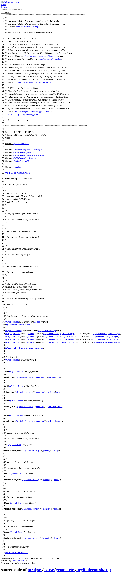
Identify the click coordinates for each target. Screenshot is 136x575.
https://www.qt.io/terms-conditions (38, 56)
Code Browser (18, 561)
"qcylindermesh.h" (21, 143)
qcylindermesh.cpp (93, 569)
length (59, 421)
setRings (51, 377)
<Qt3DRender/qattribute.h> (24, 158)
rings (58, 377)
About (3, 4)
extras (49, 569)
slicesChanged (68, 339)
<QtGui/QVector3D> (22, 161)
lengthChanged (68, 342)
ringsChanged (67, 336)
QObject (8, 333)
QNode (37, 322)
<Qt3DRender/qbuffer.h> (23, 152)
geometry (31, 333)
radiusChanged (68, 333)
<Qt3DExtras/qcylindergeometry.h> (28, 149)
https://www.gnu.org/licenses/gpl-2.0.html (32, 111)
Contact (4, 7)
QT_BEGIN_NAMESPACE (17, 173)
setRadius (52, 406)
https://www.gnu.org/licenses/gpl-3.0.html (25, 114)
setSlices (51, 392)
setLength (52, 421)
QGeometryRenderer (15, 325)
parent (27, 325)
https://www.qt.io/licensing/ (27, 27)
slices (58, 392)
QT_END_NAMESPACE (16, 552)
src (39, 569)
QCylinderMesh (12, 322)
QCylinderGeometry (13, 330)
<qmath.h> (17, 167)
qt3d (32, 569)
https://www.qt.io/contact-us (49, 59)
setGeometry (29, 348)
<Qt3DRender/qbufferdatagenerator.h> (29, 155)
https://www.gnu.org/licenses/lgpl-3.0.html (36, 82)
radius (59, 406)
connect (16, 333)
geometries (65, 569)
